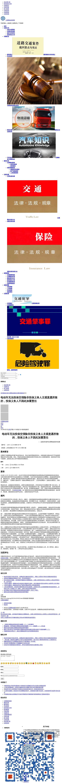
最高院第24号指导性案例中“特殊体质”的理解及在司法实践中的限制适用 (25, 685)
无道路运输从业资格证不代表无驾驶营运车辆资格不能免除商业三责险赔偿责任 (27, 694)
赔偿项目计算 (8, 3)
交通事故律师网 (10, 20)
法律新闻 (6, 12)
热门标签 (6, 9)
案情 (24, 778)
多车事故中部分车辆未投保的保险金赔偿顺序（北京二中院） (21, 590)
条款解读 (9, 292)
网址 (2, 672)
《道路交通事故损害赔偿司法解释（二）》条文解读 (19, 624)
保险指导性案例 (14, 169)
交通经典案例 (20, 393)
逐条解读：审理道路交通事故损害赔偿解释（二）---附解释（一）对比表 (24, 626)
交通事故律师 (12, 607)
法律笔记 (6, 5)
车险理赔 (9, 286)
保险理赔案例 (11, 167)
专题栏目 (6, 386)
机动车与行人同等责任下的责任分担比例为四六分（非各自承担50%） (24, 689)
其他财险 (9, 290)
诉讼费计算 (7, 2)
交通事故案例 (11, 162)
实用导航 (6, 7)
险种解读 (6, 709)
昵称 (2, 666)
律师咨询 (26, 773)
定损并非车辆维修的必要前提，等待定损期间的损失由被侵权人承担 (23, 645)
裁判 (24, 780)
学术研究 (6, 706)
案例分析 (5, 393)
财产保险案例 (14, 171)
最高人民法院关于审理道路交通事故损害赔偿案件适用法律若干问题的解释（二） (27, 629)
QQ (2, 675)
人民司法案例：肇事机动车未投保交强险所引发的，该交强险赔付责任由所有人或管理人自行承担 (31, 583)
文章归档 (6, 14)
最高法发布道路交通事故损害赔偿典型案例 (16, 592)
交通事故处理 (11, 276)
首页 (2, 393)
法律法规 (6, 716)
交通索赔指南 (11, 275)
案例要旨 (26, 776)
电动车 (6, 604)
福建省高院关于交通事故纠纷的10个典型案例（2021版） (20, 641)
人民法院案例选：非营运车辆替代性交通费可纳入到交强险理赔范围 (24, 687)
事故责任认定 (11, 278)
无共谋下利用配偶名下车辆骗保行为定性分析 (17, 643)
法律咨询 (6, 10)
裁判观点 (6, 704)
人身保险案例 (14, 172)
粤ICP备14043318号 (28, 743)
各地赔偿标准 (11, 281)
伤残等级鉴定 (11, 283)
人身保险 (9, 288)
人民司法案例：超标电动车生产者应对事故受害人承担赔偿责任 (22, 585)
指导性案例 (13, 164)
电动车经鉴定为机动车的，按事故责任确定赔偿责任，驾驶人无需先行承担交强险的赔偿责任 (30, 576)
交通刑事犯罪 (8, 714)
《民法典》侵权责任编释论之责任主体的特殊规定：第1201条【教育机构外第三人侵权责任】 (30, 639)
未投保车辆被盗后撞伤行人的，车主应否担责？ (17, 578)
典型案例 (13, 166)
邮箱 (2, 669)
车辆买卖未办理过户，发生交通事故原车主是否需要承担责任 (21, 631)
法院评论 (26, 781)
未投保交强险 (17, 490)
